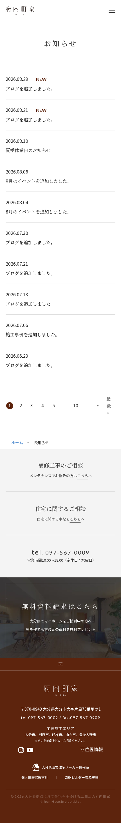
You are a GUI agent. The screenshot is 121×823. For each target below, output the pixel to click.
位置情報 (94, 749)
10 (75, 405)
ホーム (17, 442)
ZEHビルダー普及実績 (81, 777)
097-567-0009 (43, 717)
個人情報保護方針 (34, 777)
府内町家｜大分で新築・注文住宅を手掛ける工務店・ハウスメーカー (20, 10)
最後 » (108, 406)
